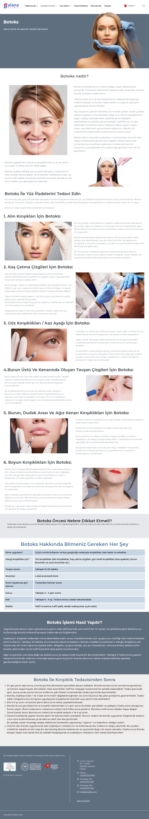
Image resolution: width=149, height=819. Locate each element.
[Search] (144, 6)
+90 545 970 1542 (87, 788)
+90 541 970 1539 (87, 782)
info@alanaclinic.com (88, 792)
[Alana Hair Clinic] (11, 6)
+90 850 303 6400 (87, 775)
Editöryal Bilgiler (83, 801)
